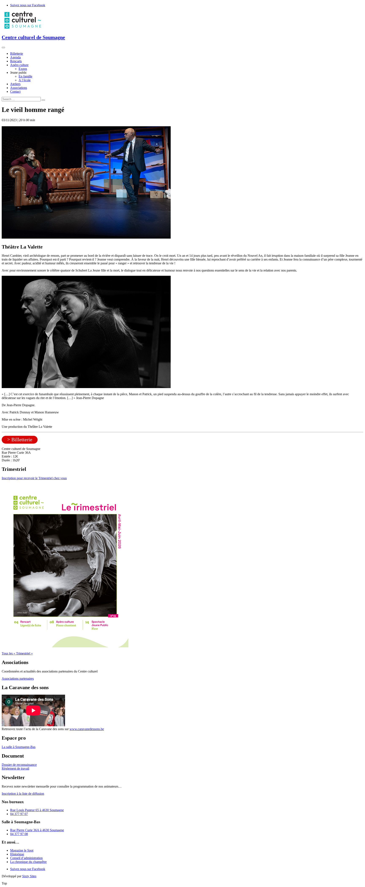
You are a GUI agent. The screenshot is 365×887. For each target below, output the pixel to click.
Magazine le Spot (21, 850)
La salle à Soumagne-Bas (18, 747)
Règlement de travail (15, 768)
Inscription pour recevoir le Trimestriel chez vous (34, 478)
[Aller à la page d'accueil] (23, 28)
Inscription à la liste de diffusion (23, 793)
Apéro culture (19, 65)
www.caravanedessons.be (86, 729)
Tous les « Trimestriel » (17, 653)
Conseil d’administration (26, 858)
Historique (17, 854)
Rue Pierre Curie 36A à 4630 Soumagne (37, 830)
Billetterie (16, 53)
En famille (25, 76)
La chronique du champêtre (28, 862)
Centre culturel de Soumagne (33, 37)
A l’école (25, 80)
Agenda (15, 57)
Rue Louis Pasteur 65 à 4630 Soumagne (37, 810)
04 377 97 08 (19, 834)
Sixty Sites (29, 876)
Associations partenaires (18, 678)
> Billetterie (19, 439)
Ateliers (15, 84)
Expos (23, 69)
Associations (18, 88)
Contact (15, 91)
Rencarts (16, 61)
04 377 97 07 (19, 814)
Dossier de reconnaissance (19, 764)
